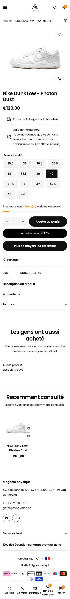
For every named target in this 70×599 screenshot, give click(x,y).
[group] (35, 56)
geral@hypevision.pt (17, 508)
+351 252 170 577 (14, 503)
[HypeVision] (35, 7)
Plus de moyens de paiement (35, 246)
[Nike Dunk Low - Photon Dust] (18, 427)
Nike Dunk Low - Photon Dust (18, 448)
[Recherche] (55, 7)
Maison (7, 21)
